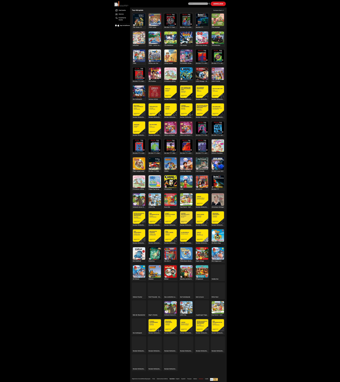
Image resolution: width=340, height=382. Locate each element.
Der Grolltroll (137, 261)
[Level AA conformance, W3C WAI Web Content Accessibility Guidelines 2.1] (214, 379)
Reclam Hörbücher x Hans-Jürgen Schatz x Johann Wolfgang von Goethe (218, 117)
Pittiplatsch (199, 279)
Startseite (122, 10)
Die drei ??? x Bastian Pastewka (155, 153)
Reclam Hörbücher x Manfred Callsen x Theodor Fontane (170, 243)
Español (183, 378)
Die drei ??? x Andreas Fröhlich (139, 153)
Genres (121, 14)
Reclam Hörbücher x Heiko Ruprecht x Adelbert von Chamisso (139, 225)
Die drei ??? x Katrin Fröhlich (139, 81)
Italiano (195, 378)
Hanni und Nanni (169, 135)
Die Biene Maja (216, 243)
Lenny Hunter (168, 63)
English (177, 378)
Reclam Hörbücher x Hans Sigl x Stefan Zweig (170, 351)
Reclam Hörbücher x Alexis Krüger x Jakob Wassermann (139, 117)
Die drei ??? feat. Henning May (170, 27)
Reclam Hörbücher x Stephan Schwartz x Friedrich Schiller (186, 99)
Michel (166, 279)
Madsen (151, 279)
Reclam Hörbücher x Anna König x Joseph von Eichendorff (155, 243)
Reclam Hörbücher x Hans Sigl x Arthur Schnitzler (155, 351)
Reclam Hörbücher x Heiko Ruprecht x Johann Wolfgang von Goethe (139, 351)
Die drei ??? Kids (154, 171)
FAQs (153, 378)
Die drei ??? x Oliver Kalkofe (202, 63)
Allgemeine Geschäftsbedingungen (141, 378)
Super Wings (200, 261)
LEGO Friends (216, 81)
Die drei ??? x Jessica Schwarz (218, 63)
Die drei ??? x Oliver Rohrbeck (186, 27)
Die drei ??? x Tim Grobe (202, 135)
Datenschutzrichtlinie (162, 378)
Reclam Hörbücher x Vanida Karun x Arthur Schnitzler (155, 117)
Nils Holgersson (216, 261)
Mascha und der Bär (186, 279)
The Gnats (183, 45)
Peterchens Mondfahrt (186, 261)
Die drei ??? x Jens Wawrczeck (202, 153)
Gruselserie (183, 81)
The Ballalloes (168, 45)
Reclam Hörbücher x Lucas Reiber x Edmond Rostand (186, 117)
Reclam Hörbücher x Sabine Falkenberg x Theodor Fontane (218, 225)
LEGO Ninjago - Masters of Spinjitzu (202, 81)
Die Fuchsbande (185, 297)
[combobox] (198, 3)
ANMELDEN (218, 4)
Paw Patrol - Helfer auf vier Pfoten (186, 207)
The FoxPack (216, 27)
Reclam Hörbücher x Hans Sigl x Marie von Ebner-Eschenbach (202, 351)
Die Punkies (152, 81)
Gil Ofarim (136, 279)
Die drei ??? (199, 27)
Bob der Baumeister (139, 315)
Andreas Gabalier (185, 171)
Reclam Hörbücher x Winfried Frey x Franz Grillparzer (186, 351)
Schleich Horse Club (139, 207)
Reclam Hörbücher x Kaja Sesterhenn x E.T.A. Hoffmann (218, 99)
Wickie (166, 171)
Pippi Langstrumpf (138, 171)
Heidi (181, 189)
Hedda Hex (215, 279)
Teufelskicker (216, 45)
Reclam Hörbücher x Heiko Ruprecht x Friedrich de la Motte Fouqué (202, 207)
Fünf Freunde (200, 171)
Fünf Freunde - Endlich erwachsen (155, 297)
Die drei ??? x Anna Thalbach (186, 153)
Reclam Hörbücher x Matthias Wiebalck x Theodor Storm (139, 135)
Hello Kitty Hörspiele (202, 45)
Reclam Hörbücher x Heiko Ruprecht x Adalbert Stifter (170, 99)
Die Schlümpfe (137, 99)
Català (206, 378)
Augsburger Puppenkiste (202, 315)
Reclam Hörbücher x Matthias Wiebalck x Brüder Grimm (186, 243)
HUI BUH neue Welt (217, 171)
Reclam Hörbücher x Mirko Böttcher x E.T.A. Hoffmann (155, 135)
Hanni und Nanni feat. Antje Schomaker (186, 135)
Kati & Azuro (200, 297)
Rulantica (152, 261)
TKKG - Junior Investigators (155, 45)
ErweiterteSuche (122, 19)
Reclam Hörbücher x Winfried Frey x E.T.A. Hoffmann (218, 351)
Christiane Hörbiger (218, 207)
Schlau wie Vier (153, 63)
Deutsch (201, 378)
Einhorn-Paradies (217, 153)
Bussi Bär (167, 207)
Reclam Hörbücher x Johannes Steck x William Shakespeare (202, 243)
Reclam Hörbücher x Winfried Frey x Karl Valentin (202, 99)
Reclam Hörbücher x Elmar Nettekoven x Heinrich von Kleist (202, 117)
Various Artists (153, 99)
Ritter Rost (215, 297)
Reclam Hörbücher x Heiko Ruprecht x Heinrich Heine (170, 369)
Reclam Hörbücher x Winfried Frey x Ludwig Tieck (139, 369)
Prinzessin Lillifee (170, 81)
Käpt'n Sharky (153, 315)
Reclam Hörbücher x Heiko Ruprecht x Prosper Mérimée (170, 117)
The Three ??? (137, 27)
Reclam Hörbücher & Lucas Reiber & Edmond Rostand (155, 333)
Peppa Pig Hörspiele (155, 189)
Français (189, 378)
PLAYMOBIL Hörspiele (186, 63)
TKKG (134, 63)
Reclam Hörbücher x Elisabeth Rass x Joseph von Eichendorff (139, 243)
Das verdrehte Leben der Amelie (170, 297)
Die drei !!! (199, 189)
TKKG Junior (152, 27)
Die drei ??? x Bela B (170, 153)
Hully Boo (136, 45)
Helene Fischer (137, 297)
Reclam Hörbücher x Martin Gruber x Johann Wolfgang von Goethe (155, 369)
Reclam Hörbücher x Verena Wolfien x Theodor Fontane (202, 225)
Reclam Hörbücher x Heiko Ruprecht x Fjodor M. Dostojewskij (155, 225)
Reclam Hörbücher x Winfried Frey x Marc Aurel (170, 225)
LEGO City (152, 207)
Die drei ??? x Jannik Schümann (218, 135)
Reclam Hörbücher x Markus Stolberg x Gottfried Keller (186, 225)
